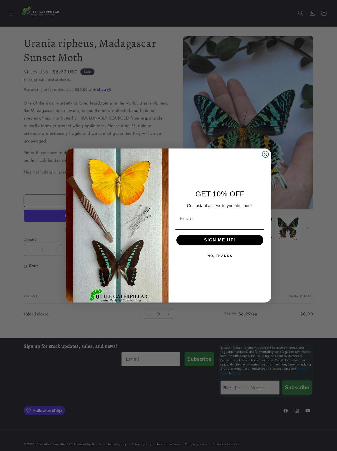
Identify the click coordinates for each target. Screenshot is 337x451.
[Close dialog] (265, 154)
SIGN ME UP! (220, 240)
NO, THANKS (219, 256)
